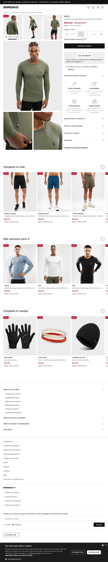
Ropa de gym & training (14, 418)
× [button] (105, 545)
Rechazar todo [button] (78, 552)
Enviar (99, 525)
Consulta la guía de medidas (76, 147)
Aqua (6, 286)
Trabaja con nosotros (11, 458)
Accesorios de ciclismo (13, 412)
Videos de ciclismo (12, 492)
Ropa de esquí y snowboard (16, 424)
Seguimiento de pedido (11, 450)
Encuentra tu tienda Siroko (13, 479)
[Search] (88, 7)
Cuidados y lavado (71, 133)
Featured (7, 430)
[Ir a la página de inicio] (10, 7)
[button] (36, 555)
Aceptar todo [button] (94, 552)
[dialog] (54, 552)
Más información (47, 553)
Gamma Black (78, 358)
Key (74, 286)
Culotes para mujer (12, 397)
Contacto (6, 471)
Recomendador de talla (73, 39)
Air (39, 286)
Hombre (18, 525)
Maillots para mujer (12, 405)
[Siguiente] (103, 167)
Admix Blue (43, 214)
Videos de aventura (12, 505)
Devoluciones (8, 441)
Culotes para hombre (12, 394)
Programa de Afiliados (11, 445)
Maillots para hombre (13, 401)
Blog (4, 475)
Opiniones (68, 140)
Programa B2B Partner (11, 454)
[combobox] (103, 545)
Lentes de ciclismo (12, 409)
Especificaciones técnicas (75, 76)
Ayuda (5, 462)
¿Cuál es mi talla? (13, 36)
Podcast (6, 467)
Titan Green (78, 214)
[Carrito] (93, 7)
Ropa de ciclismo (11, 390)
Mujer (8, 525)
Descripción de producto (74, 119)
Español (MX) (11, 535)
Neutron (8, 358)
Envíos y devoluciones (73, 126)
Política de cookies (35, 553)
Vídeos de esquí (11, 496)
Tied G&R (42, 358)
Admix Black (10, 214)
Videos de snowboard (13, 501)
